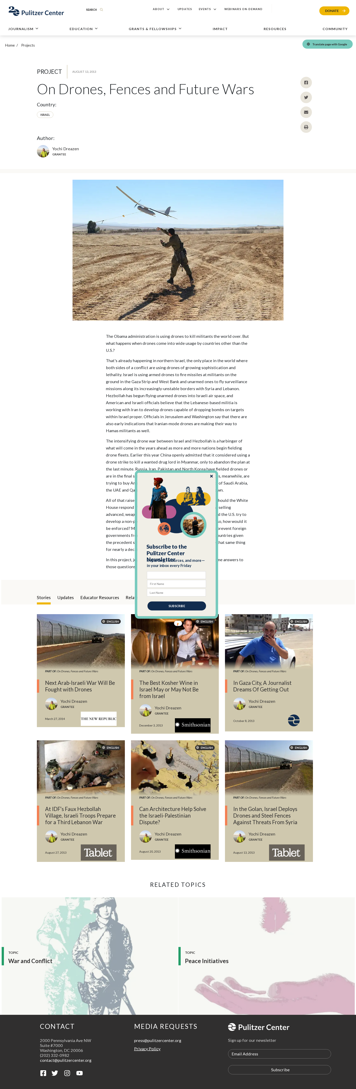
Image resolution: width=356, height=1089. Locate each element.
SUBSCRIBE (177, 606)
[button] (176, 553)
